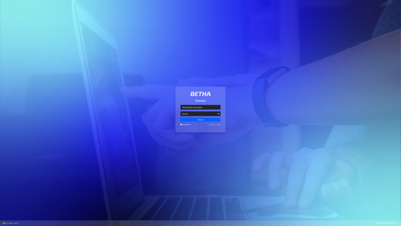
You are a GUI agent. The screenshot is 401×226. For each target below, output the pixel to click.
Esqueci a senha (215, 124)
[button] (219, 114)
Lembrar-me (186, 124)
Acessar (200, 120)
